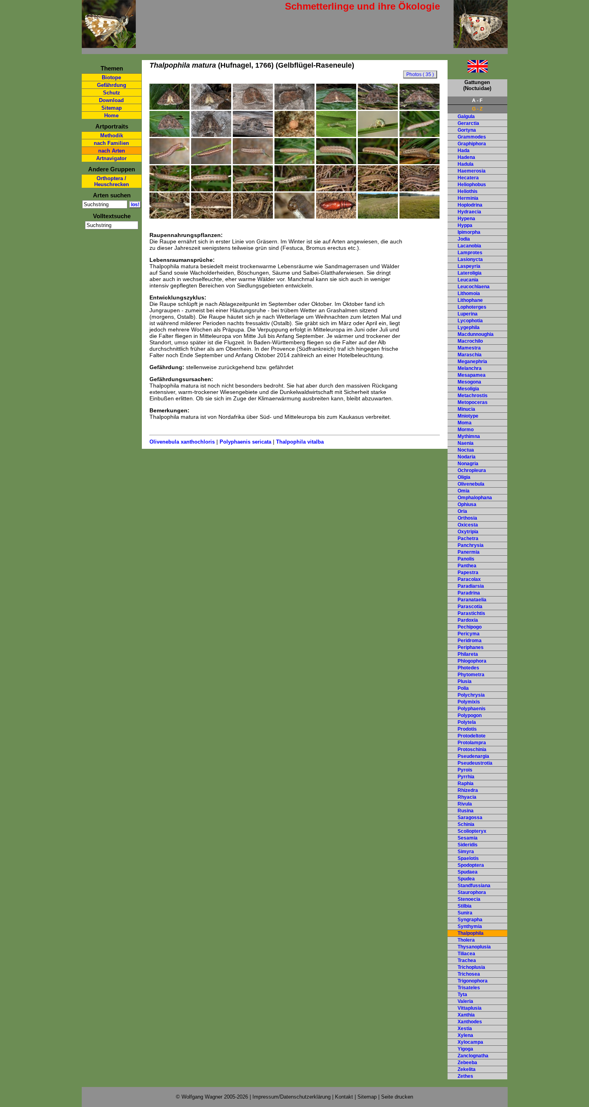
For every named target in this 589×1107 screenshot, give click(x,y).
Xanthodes (470, 1022)
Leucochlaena (474, 286)
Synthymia (470, 926)
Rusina (466, 811)
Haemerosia (472, 171)
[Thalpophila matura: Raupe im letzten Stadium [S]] (294, 189)
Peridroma (470, 640)
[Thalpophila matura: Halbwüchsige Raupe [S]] (211, 162)
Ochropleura (472, 470)
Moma (465, 423)
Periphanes (471, 647)
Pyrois (465, 770)
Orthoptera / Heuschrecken (111, 181)
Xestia (465, 1028)
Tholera (466, 940)
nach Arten (111, 151)
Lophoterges (472, 307)
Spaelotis (468, 858)
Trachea (467, 960)
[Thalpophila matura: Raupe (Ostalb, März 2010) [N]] (336, 189)
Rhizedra (468, 790)
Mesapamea (472, 375)
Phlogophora (472, 661)
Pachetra (468, 538)
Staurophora (472, 892)
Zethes (465, 1076)
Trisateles (469, 987)
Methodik (111, 136)
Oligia (464, 477)
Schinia (466, 824)
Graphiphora (472, 144)
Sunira (465, 913)
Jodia (464, 239)
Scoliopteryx (472, 831)
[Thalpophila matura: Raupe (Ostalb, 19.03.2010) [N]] (378, 189)
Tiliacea (466, 953)
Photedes (468, 668)
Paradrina (469, 593)
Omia (464, 491)
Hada (464, 150)
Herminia (468, 198)
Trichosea (469, 974)
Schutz (111, 93)
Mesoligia (468, 389)
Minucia (466, 409)
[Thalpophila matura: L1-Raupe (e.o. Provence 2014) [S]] (336, 135)
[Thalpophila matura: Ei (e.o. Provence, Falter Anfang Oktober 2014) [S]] (294, 135)
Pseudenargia (473, 756)
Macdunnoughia (476, 334)
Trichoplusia (471, 967)
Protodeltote (472, 736)
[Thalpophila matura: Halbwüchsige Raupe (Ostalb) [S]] (169, 162)
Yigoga (465, 1049)
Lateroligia (470, 273)
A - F (477, 100)
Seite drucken (397, 1097)
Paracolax (469, 579)
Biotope (111, 77)
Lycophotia (470, 320)
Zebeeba (467, 1062)
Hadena (466, 157)
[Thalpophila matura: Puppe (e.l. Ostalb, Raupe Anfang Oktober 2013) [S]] (336, 216)
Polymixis (469, 702)
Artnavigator (111, 158)
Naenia (466, 443)
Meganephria (472, 361)
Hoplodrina (470, 205)
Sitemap (111, 108)
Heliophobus (472, 184)
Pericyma (469, 634)
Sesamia (468, 838)
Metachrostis (473, 395)
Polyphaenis (472, 708)
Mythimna (469, 436)
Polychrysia (471, 695)
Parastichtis (471, 613)
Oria (462, 511)
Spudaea (468, 872)
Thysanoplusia (474, 947)
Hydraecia (469, 212)
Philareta (468, 654)
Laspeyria (469, 266)
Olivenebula (471, 484)
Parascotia (470, 606)
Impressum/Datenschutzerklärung (291, 1097)
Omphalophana (475, 497)
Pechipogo (470, 627)
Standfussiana (474, 885)
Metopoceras (473, 402)
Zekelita (467, 1069)
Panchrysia (471, 545)
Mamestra (469, 348)
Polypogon (470, 715)
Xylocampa (470, 1042)
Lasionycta (470, 259)
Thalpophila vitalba (300, 442)
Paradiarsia (471, 586)
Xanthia (466, 1015)
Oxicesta (468, 525)
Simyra (466, 851)
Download (111, 100)
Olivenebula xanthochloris (182, 442)
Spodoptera (471, 865)
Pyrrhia (466, 777)
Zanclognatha (473, 1056)
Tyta (462, 994)
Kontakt (344, 1097)
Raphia (466, 783)
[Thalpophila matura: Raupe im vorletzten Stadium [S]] (419, 162)
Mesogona (469, 382)
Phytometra (471, 674)
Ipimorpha (469, 232)
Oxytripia (468, 531)
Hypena (466, 218)
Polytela (467, 722)
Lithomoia (469, 293)
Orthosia (467, 518)
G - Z (477, 109)
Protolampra (472, 742)
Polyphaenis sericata (245, 442)
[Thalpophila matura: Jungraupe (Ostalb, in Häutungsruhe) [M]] (419, 135)
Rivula (465, 804)
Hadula (466, 164)
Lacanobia (469, 246)
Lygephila (469, 327)
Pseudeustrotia (475, 763)
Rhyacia (467, 797)
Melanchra (470, 368)
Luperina (468, 314)
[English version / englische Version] (468, 70)
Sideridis (468, 845)
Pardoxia (468, 620)
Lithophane (470, 300)
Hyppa (465, 225)
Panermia (469, 552)
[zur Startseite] (109, 44)
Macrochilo (470, 341)
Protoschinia (472, 749)
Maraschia (470, 355)
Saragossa (470, 817)
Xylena (465, 1035)
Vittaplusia (470, 1008)
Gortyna (467, 130)
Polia (463, 688)
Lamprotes (470, 252)
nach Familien (111, 143)
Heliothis (468, 191)
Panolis (466, 559)
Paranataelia (472, 600)
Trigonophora (473, 981)
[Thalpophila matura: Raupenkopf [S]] (294, 216)
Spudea (466, 879)
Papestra (468, 572)
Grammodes (472, 137)
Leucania (468, 280)
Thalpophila (471, 933)
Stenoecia (469, 899)
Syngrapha (470, 919)
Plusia (465, 681)
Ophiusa (467, 504)
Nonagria (468, 463)
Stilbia (465, 906)
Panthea (467, 566)
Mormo (466, 429)
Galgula (466, 116)
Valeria (465, 1001)
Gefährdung (111, 85)
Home (111, 116)
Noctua (466, 450)
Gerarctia (468, 123)
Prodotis (467, 729)
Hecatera (468, 178)
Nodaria (467, 457)
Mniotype (468, 416)
